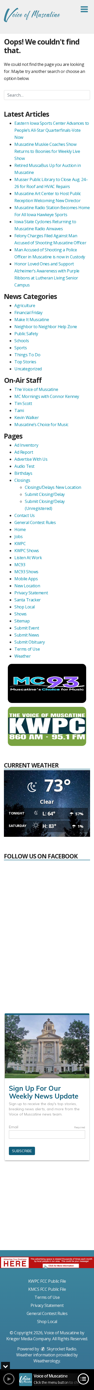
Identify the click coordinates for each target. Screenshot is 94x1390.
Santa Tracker (27, 600)
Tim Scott (23, 403)
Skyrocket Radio (61, 1349)
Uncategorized (28, 369)
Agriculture (24, 305)
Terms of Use (27, 649)
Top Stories (25, 362)
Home (20, 529)
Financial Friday (28, 312)
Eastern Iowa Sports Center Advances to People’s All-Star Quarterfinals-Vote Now (51, 130)
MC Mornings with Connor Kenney (46, 396)
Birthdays (23, 473)
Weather (22, 656)
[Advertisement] (47, 1207)
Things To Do (27, 355)
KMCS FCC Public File (47, 1289)
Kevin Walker (26, 417)
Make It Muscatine (31, 319)
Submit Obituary (29, 642)
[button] (84, 9)
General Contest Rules (35, 522)
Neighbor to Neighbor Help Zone (45, 326)
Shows (20, 614)
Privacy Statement (31, 593)
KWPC (20, 543)
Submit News (26, 635)
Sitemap (22, 621)
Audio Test (24, 466)
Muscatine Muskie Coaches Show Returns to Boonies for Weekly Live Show (47, 151)
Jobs (18, 536)
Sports (20, 348)
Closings (22, 480)
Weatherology (46, 1361)
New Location (27, 586)
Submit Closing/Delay (45, 494)
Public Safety (26, 333)
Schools (21, 341)
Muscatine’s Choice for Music (41, 424)
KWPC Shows (26, 550)
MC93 (19, 565)
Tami (19, 410)
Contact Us (24, 515)
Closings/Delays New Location (53, 487)
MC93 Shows (26, 572)
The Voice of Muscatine (36, 389)
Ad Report (23, 452)
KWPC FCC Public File (47, 1281)
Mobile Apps (26, 579)
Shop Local (24, 607)
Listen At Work (28, 557)
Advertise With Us (30, 459)
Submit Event (26, 628)
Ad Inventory (26, 445)
